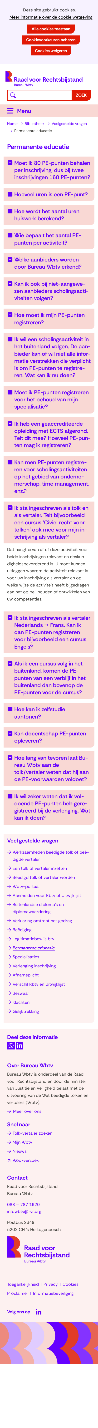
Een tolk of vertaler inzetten (40, 868)
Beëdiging (22, 930)
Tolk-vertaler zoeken (32, 1133)
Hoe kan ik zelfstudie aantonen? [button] (39, 713)
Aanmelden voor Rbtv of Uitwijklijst (47, 895)
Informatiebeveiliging (53, 1293)
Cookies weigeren (51, 50)
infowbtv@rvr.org (24, 1211)
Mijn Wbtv (22, 1142)
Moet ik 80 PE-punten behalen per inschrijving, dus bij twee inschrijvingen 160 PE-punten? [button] (52, 170)
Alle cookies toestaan (51, 28)
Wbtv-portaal (26, 886)
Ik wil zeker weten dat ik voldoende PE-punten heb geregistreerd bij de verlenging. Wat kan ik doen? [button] (52, 807)
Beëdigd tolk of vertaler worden (44, 877)
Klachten (21, 1002)
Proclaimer (17, 1293)
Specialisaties (26, 957)
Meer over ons (27, 1111)
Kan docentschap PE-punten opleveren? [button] (50, 737)
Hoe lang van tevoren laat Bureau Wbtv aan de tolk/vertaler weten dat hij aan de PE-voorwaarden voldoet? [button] (51, 768)
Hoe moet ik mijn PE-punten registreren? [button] (49, 318)
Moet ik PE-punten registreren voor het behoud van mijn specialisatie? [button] (51, 399)
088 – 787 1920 (23, 1204)
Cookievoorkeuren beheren (51, 39)
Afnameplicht (26, 975)
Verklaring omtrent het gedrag (42, 921)
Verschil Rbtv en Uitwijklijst (39, 984)
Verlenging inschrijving (34, 966)
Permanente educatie (34, 948)
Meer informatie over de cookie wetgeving (51, 17)
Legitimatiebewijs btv (33, 939)
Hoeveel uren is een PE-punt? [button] (51, 194)
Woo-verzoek (26, 1160)
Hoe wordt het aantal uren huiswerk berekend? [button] (46, 215)
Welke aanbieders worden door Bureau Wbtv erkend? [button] (48, 263)
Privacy (51, 1284)
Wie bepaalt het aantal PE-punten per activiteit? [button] (47, 239)
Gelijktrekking (26, 1011)
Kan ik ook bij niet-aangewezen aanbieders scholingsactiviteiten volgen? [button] (51, 291)
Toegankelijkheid (23, 1284)
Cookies (70, 1284)
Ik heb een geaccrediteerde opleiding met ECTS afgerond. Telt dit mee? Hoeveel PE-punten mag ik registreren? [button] (52, 434)
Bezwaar (21, 993)
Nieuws (20, 1151)
